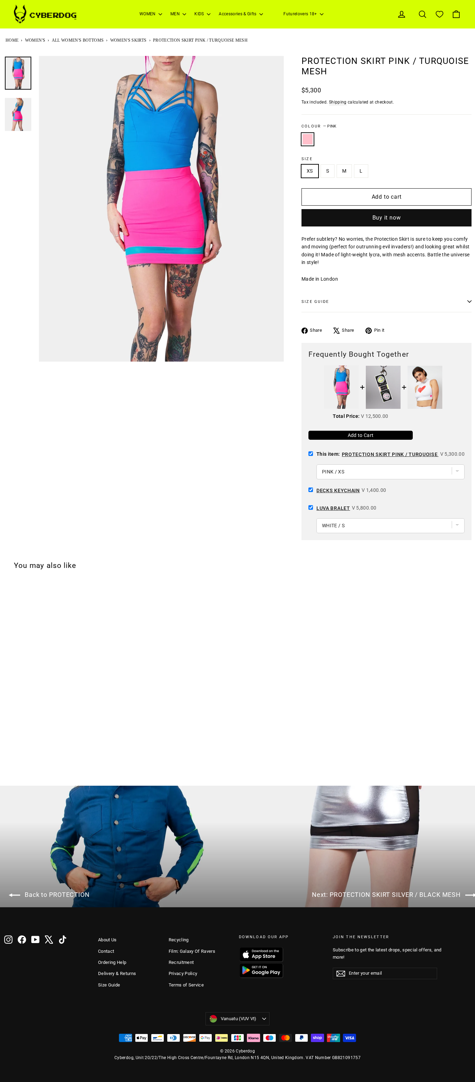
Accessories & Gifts (238, 13)
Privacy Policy (183, 973)
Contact (106, 951)
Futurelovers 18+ (300, 13)
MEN (175, 13)
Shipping (338, 102)
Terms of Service (186, 985)
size (307, 159)
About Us (107, 939)
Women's (35, 40)
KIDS (199, 13)
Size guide (315, 301)
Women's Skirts (128, 40)
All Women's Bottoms (78, 40)
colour (318, 126)
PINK (307, 139)
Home (12, 40)
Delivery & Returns (117, 973)
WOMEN (148, 13)
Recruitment (181, 962)
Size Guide (109, 985)
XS (310, 171)
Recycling (179, 939)
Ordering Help (112, 962)
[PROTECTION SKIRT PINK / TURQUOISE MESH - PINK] (9, 767)
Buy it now (386, 217)
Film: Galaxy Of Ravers (192, 951)
